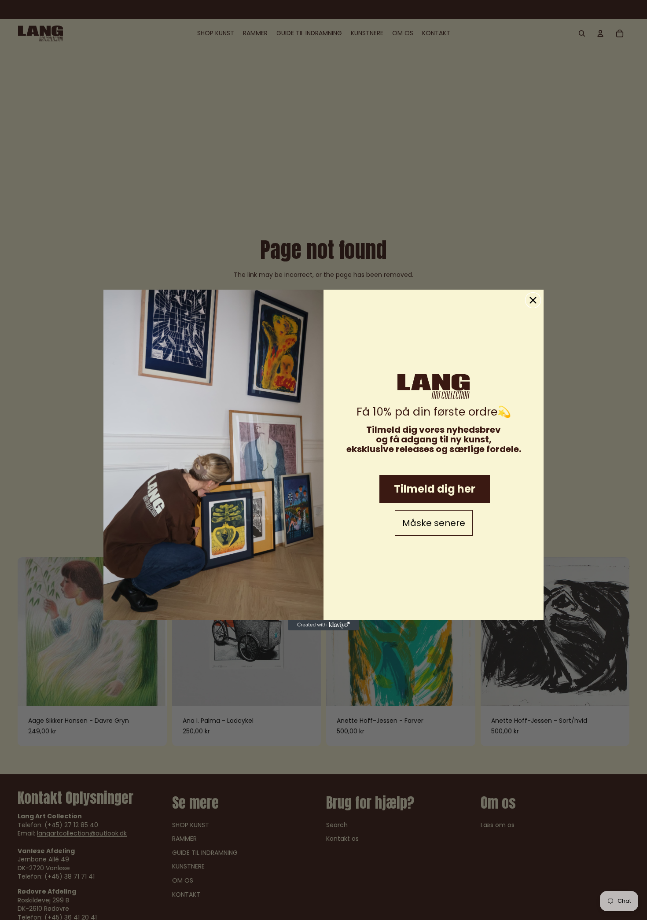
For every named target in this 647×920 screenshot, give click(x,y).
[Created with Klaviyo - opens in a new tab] (323, 625)
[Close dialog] (533, 300)
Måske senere (433, 523)
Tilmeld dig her (434, 489)
